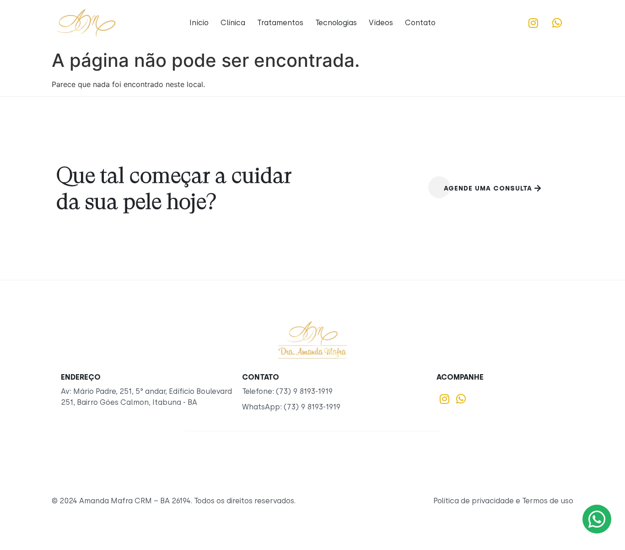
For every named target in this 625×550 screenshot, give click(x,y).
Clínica (233, 22)
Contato (420, 22)
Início (199, 22)
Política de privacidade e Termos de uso (503, 500)
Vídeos (381, 22)
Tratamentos (280, 22)
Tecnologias (336, 22)
